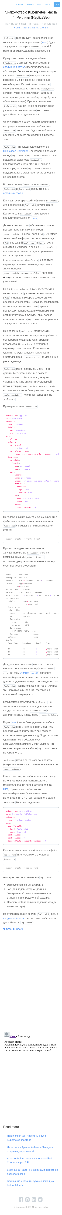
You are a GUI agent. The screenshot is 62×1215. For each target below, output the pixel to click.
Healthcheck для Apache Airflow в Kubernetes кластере (26, 1138)
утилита (29, 673)
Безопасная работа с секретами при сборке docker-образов (33, 1172)
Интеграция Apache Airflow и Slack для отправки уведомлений (30, 1149)
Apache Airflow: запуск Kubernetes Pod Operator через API (29, 1160)
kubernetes (22, 27)
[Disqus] (31, 972)
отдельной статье (13, 193)
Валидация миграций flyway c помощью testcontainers (30, 1183)
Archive (30, 4)
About (47, 4)
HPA (5, 789)
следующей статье (14, 67)
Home (19, 4)
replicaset (40, 27)
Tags (39, 4)
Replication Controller (15, 151)
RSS (57, 4)
